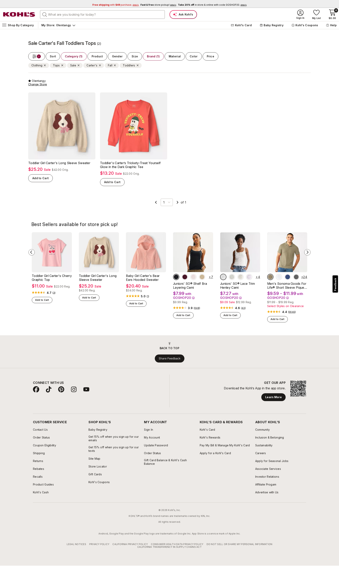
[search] (44, 14)
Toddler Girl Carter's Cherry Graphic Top (52, 278)
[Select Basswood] (202, 277)
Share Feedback (169, 358)
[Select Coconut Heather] (232, 277)
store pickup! (158, 4)
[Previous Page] (156, 202)
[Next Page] (177, 202)
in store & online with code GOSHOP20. (212, 4)
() (54, 293)
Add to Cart (40, 178)
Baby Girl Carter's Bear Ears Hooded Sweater (142, 278)
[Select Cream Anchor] (240, 277)
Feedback (335, 284)
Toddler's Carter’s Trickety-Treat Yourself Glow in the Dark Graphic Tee (130, 165)
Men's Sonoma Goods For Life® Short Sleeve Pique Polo (286, 285)
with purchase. (115, 4)
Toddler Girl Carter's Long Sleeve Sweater (59, 163)
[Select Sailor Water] (287, 277)
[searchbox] (102, 14)
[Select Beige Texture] (270, 277)
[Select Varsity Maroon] (185, 277)
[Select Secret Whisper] (193, 277)
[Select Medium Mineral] (296, 277)
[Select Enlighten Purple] (249, 277)
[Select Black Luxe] (176, 277)
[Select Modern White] (279, 277)
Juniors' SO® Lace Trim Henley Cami (237, 285)
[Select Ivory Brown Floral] (223, 277)
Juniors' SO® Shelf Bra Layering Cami (190, 285)
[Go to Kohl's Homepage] (19, 14)
